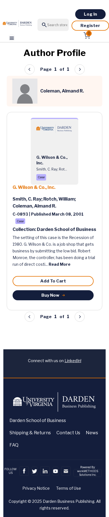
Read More (59, 264)
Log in (90, 14)
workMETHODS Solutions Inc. (87, 472)
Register (90, 25)
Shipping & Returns (30, 432)
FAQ (14, 445)
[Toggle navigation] (12, 38)
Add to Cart (53, 281)
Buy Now (50, 295)
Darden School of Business (38, 420)
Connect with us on (54, 360)
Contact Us (68, 432)
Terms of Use (68, 488)
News (92, 432)
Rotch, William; (59, 199)
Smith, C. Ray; (28, 199)
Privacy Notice (36, 488)
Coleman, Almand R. (34, 206)
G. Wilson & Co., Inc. (34, 187)
